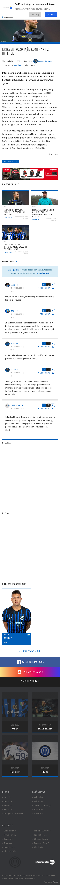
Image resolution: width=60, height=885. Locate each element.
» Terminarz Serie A (40, 842)
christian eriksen (10, 162)
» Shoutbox (37, 809)
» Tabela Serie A (39, 834)
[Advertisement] (30, 477)
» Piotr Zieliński (9, 851)
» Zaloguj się (37, 797)
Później (35, 14)
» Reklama (7, 805)
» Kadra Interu (8, 847)
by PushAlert (8, 17)
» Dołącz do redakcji (41, 805)
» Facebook (37, 813)
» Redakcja (7, 801)
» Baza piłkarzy (9, 830)
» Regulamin (7, 809)
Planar (55, 882)
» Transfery (7, 842)
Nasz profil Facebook (33, 661)
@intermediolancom (32, 671)
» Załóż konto (38, 801)
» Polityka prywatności (12, 813)
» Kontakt (6, 797)
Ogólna (17, 65)
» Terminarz (7, 838)
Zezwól (51, 14)
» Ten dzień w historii (41, 830)
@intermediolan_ (30, 680)
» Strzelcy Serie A (40, 838)
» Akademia (37, 847)
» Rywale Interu (9, 834)
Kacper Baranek (45, 61)
